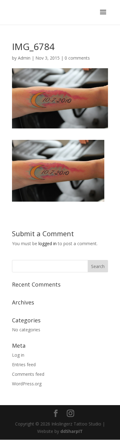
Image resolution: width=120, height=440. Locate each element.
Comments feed (28, 374)
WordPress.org (27, 384)
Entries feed (24, 364)
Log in (18, 355)
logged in (47, 243)
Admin (24, 58)
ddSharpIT (71, 431)
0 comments (77, 58)
